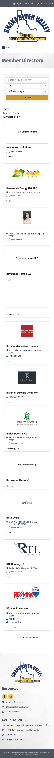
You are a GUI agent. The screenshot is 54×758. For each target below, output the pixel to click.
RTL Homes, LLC (15, 564)
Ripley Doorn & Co (16, 433)
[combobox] (27, 85)
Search (28, 97)
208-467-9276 (12, 735)
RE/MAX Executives (17, 608)
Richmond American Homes (22, 346)
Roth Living (12, 517)
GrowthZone (32, 638)
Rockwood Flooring (17, 480)
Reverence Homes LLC (18, 273)
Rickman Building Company (22, 392)
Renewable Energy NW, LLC (21, 188)
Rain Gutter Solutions (18, 147)
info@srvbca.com (14, 739)
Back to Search (12, 113)
